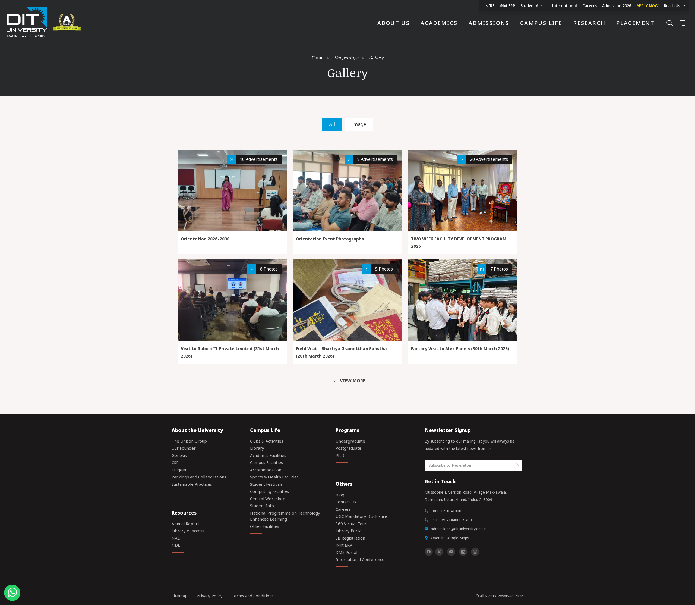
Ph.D (340, 455)
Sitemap (180, 595)
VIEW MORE (352, 381)
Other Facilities (264, 526)
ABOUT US (393, 23)
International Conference (360, 559)
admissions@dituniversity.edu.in (458, 528)
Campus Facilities (266, 462)
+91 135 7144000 (446, 519)
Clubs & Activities (266, 441)
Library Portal (349, 530)
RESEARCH (589, 23)
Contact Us (346, 501)
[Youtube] (451, 552)
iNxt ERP (507, 5)
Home (317, 58)
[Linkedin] (463, 552)
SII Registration (350, 538)
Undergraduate (350, 441)
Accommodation (265, 469)
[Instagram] (475, 552)
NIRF (489, 5)
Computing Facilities (269, 491)
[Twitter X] (439, 552)
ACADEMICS (439, 23)
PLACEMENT (635, 23)
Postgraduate (348, 448)
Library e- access (188, 530)
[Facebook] (429, 552)
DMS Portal (346, 552)
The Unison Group (189, 441)
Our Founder (184, 448)
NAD (176, 538)
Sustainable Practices (192, 484)
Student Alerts (533, 5)
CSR (175, 462)
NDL (176, 545)
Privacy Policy (210, 595)
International (564, 5)
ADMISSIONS (489, 23)
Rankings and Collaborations (199, 476)
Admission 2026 (616, 5)
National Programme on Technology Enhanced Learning (285, 516)
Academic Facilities (268, 455)
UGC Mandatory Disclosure (361, 516)
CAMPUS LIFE (541, 23)
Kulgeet (179, 469)
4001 (469, 519)
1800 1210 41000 (446, 510)
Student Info (262, 505)
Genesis (179, 455)
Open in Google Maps (450, 537)
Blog (340, 494)
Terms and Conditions (253, 595)
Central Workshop (267, 498)
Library (257, 448)
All (332, 124)
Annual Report (185, 523)
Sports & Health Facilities (274, 476)
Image (358, 124)
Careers (589, 5)
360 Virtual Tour (351, 523)
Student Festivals (266, 484)
